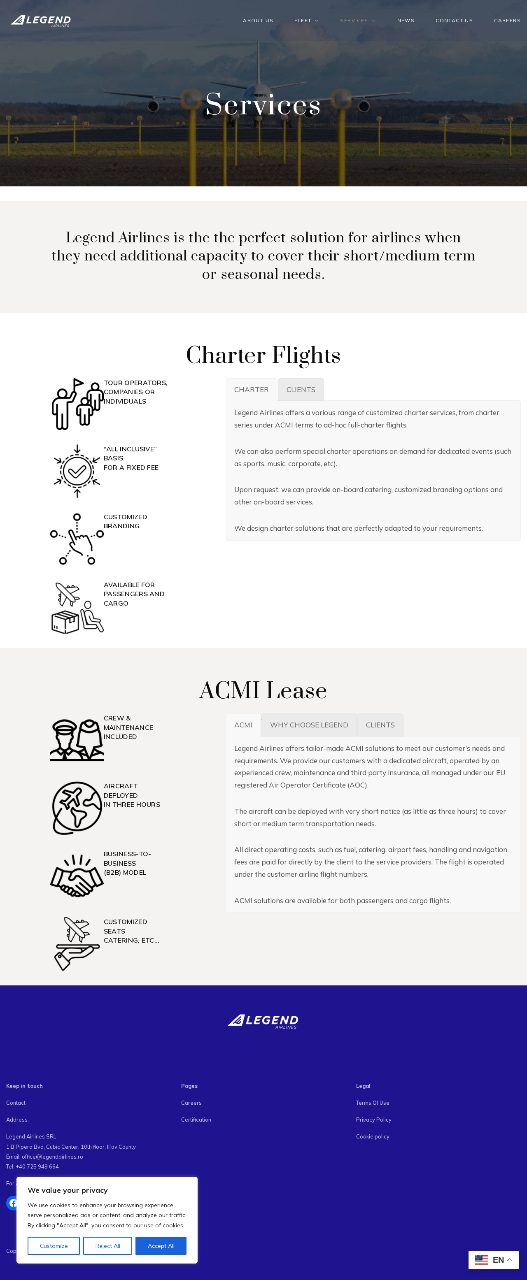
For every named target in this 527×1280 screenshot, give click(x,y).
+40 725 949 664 (37, 1166)
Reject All (108, 1246)
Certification (196, 1119)
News (406, 20)
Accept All (161, 1246)
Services (354, 20)
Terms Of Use (372, 1102)
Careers (507, 20)
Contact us (454, 20)
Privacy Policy (374, 1119)
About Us (258, 20)
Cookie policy (372, 1136)
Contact (16, 1102)
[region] (107, 1220)
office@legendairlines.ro (52, 1156)
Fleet (302, 20)
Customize (54, 1246)
